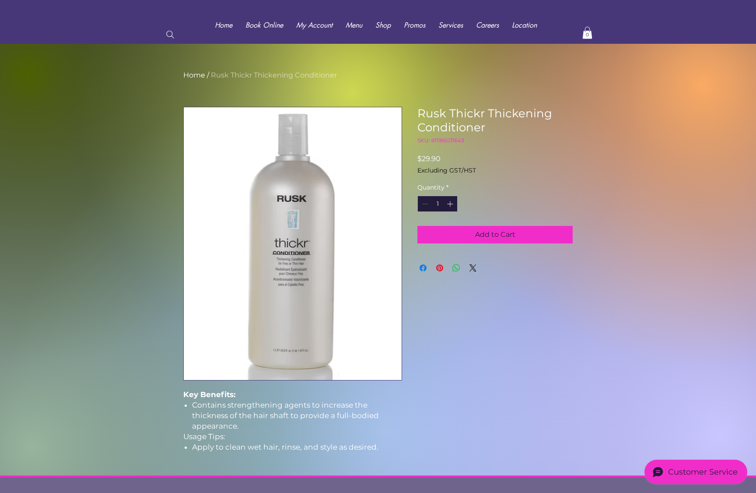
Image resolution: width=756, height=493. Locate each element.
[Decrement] (424, 203)
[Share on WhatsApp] (456, 268)
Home (194, 75)
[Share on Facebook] (423, 268)
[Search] (170, 34)
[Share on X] (473, 268)
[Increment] (450, 203)
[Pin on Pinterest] (439, 268)
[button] (587, 33)
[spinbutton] (437, 203)
